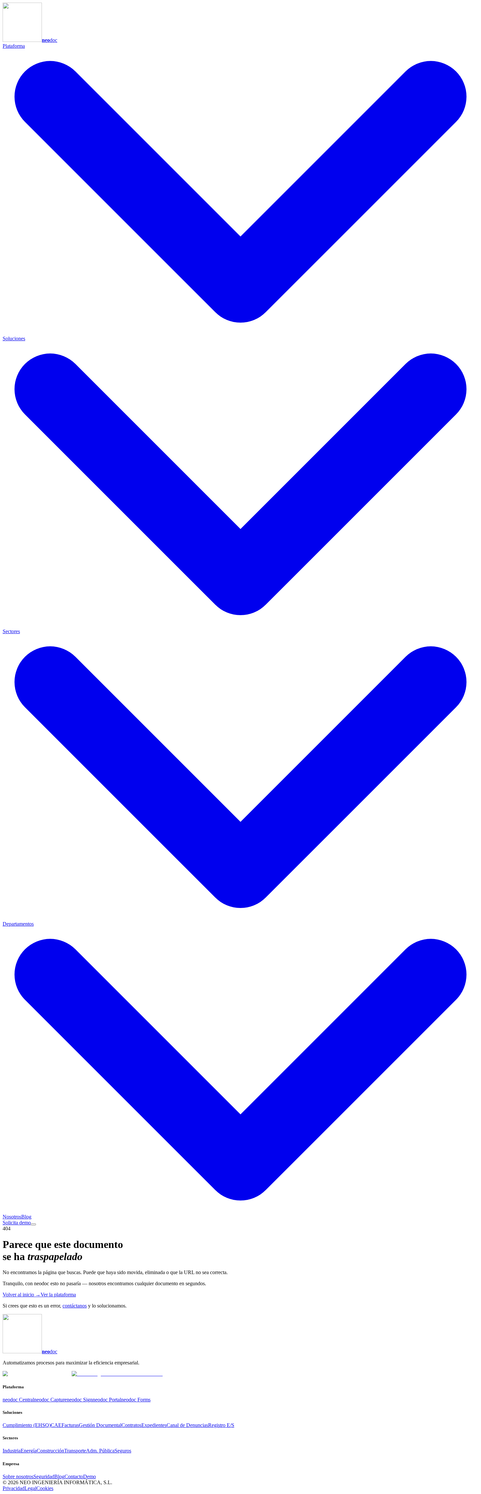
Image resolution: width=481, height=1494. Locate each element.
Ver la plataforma (58, 1294)
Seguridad (43, 1476)
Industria (12, 1450)
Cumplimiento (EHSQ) (27, 1425)
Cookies (44, 1488)
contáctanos (74, 1305)
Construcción (50, 1450)
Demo (89, 1476)
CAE (56, 1425)
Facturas (70, 1425)
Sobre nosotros (18, 1476)
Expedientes (154, 1425)
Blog (26, 1216)
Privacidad (14, 1488)
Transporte (75, 1450)
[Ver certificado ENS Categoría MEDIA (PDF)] (117, 1374)
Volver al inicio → (22, 1294)
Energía (29, 1450)
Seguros (123, 1450)
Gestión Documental (100, 1425)
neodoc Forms (136, 1399)
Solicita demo (17, 1222)
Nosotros (12, 1216)
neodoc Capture (50, 1399)
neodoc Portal (107, 1399)
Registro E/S (221, 1425)
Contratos (131, 1425)
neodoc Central (18, 1399)
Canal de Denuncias (187, 1425)
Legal (30, 1488)
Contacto (73, 1476)
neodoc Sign (80, 1399)
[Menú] (33, 1224)
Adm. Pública (100, 1450)
